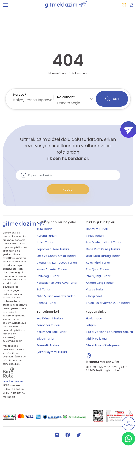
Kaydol (68, 189)
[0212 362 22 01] (124, 5)
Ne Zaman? (66, 97)
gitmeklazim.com (13, 381)
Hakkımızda (94, 318)
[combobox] (32, 97)
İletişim (91, 325)
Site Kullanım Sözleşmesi (103, 345)
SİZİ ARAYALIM (128, 424)
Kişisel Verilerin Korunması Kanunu (109, 332)
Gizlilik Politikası (96, 339)
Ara (115, 98)
